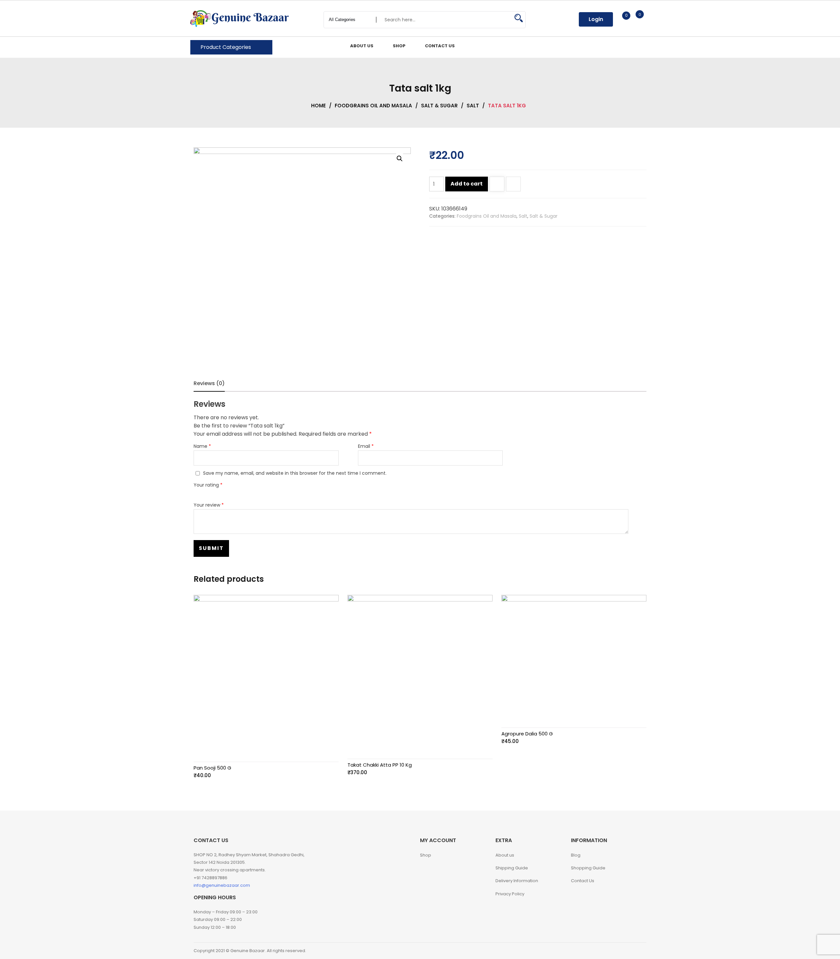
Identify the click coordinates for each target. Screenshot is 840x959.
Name (202, 446)
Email (366, 446)
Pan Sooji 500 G (212, 767)
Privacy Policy (509, 894)
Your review (209, 505)
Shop (425, 855)
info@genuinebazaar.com (222, 885)
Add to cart (467, 183)
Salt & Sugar (439, 105)
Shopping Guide (588, 868)
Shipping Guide (511, 868)
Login (596, 19)
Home (318, 105)
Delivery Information (516, 881)
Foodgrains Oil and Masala (373, 105)
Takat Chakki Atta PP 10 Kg (379, 764)
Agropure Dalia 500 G (527, 733)
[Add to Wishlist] (497, 184)
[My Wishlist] (619, 19)
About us (504, 855)
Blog (575, 855)
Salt (473, 105)
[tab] (209, 383)
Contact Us (582, 881)
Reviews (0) (209, 383)
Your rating (208, 485)
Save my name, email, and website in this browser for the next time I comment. (295, 473)
